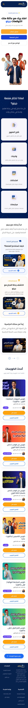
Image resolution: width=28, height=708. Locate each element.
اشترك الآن (14, 413)
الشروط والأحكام (21, 697)
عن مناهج (7, 677)
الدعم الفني (21, 701)
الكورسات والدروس (7, 674)
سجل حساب (14, 31)
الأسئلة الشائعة (21, 704)
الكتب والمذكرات (7, 694)
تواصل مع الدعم (14, 43)
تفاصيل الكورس (14, 418)
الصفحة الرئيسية (7, 670)
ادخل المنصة (14, 37)
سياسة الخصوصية (21, 694)
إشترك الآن (7, 697)
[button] (14, 358)
